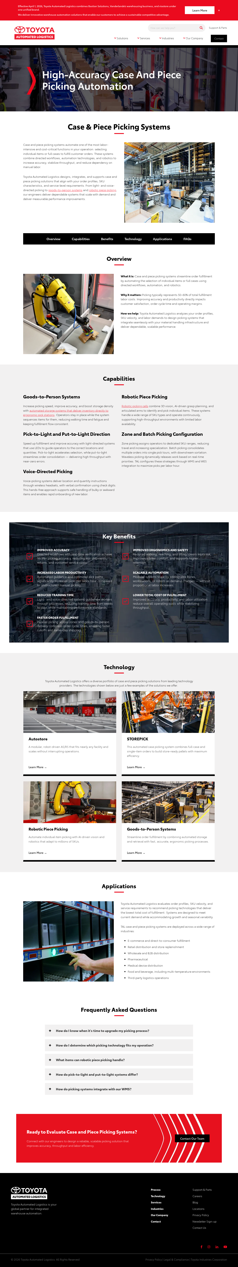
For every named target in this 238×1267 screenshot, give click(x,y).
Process (155, 1189)
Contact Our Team (192, 1138)
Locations (198, 1209)
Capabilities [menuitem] (81, 238)
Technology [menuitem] (133, 238)
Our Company (159, 1215)
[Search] (201, 28)
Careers (197, 1196)
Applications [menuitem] (162, 238)
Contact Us (199, 1227)
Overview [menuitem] (53, 238)
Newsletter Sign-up (205, 1221)
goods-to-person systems (65, 190)
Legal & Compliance (176, 1259)
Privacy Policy (201, 1215)
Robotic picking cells (135, 406)
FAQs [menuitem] (187, 238)
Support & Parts (218, 27)
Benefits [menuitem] (107, 238)
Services (156, 1202)
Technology (158, 1196)
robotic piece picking (102, 190)
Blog (195, 1202)
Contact (219, 38)
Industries (157, 1209)
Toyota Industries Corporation (209, 1259)
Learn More (199, 10)
